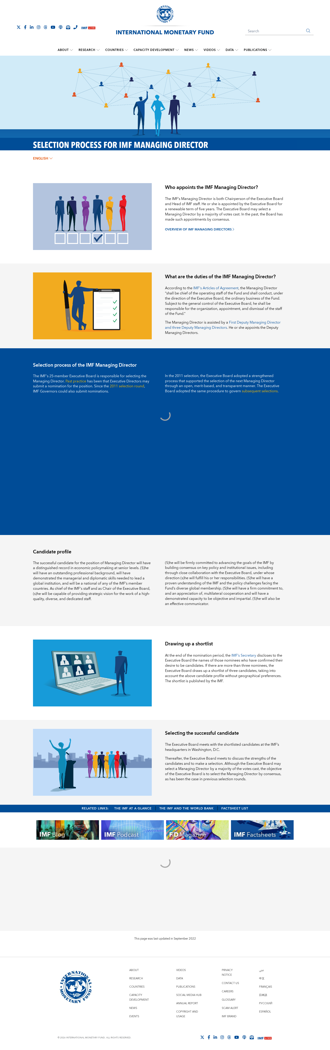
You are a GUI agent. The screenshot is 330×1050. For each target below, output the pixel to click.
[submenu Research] (98, 50)
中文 (261, 978)
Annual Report (187, 1003)
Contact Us (230, 983)
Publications (255, 50)
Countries (114, 50)
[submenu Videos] (218, 50)
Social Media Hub (189, 995)
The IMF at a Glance (133, 808)
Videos (210, 50)
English (40, 158)
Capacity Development (154, 50)
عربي (261, 970)
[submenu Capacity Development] (177, 50)
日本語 (263, 995)
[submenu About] (71, 50)
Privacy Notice (227, 972)
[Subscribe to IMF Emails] (68, 27)
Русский (265, 1003)
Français (265, 986)
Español (265, 1011)
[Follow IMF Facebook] (25, 27)
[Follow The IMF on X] (19, 27)
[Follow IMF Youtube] (53, 27)
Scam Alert (230, 1008)
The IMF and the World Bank (186, 808)
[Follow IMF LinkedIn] (31, 27)
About (63, 50)
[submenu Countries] (126, 50)
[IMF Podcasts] (244, 1037)
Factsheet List (234, 808)
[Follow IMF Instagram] (38, 27)
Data (230, 50)
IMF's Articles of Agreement (215, 288)
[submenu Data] (236, 50)
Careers (227, 991)
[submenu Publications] (270, 50)
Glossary (228, 999)
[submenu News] (196, 50)
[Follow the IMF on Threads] (45, 27)
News (189, 50)
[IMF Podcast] (61, 27)
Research (87, 50)
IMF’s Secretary (243, 655)
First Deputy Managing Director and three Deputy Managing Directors (223, 325)
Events (134, 1016)
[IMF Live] (88, 27)
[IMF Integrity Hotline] (75, 27)
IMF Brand (229, 1016)
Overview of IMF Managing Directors (199, 229)
